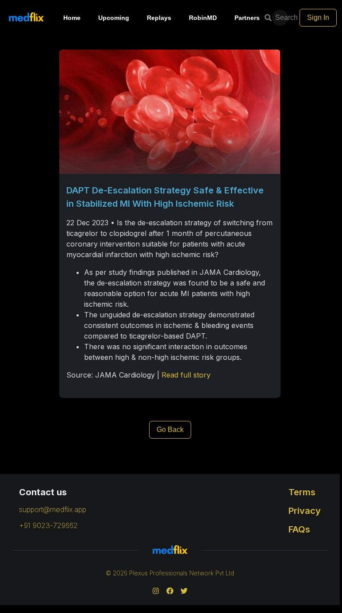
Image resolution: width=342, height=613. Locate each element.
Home (72, 17)
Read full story (186, 374)
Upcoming (113, 17)
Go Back (170, 429)
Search (282, 17)
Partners (247, 17)
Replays (159, 17)
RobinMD (203, 17)
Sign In (318, 17)
